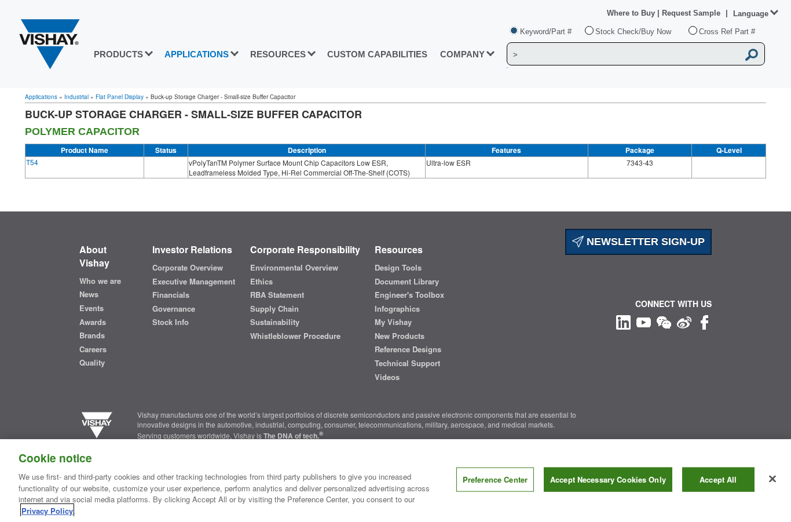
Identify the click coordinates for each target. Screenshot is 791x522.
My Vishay (393, 322)
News (88, 294)
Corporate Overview (187, 267)
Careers (93, 349)
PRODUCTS (118, 54)
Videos (387, 377)
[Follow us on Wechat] (664, 321)
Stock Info (170, 322)
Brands (92, 335)
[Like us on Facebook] (704, 321)
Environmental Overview (294, 267)
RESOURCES (278, 54)
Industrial (76, 97)
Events (91, 308)
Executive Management (193, 281)
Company (462, 54)
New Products (399, 336)
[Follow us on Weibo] (684, 321)
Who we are (100, 281)
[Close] (772, 479)
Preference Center (495, 479)
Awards (92, 322)
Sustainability (274, 322)
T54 (32, 162)
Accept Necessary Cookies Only (608, 479)
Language (750, 13)
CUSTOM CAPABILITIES (377, 54)
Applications (41, 97)
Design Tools (398, 267)
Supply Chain (274, 309)
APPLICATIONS (196, 54)
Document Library (407, 281)
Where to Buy (632, 13)
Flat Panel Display (120, 97)
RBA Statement (277, 295)
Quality (92, 362)
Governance (173, 309)
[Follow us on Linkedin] (623, 321)
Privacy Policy (47, 510)
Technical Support (407, 363)
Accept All (718, 479)
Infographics (397, 309)
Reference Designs (408, 349)
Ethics (261, 281)
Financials (170, 295)
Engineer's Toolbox (409, 295)
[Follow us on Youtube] (643, 321)
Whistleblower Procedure (295, 336)
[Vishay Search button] (752, 54)
